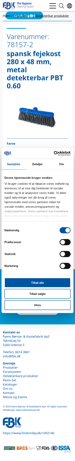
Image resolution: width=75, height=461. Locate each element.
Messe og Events (15, 397)
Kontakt (8, 393)
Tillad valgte (37, 293)
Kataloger (10, 384)
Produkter (10, 367)
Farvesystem (12, 372)
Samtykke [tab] (13, 164)
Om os (7, 388)
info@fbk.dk (12, 356)
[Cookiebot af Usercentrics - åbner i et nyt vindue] (54, 153)
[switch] (65, 242)
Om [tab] (61, 164)
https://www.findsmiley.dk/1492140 (28, 433)
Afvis (37, 305)
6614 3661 (22, 352)
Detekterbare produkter (20, 376)
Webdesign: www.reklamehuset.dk (21, 410)
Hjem (7, 16)
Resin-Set (9, 380)
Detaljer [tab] (37, 164)
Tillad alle (37, 282)
